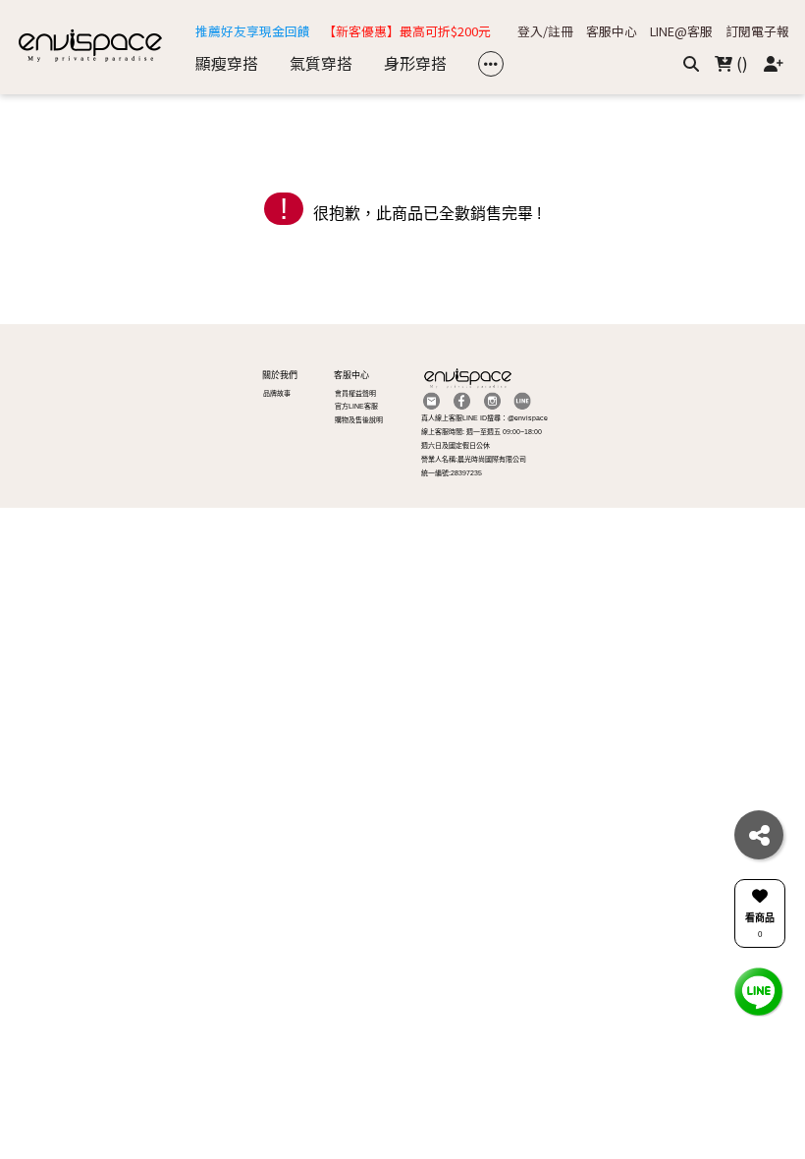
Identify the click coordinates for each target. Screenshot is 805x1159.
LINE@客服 (681, 32)
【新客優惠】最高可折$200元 (407, 32)
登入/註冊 (545, 32)
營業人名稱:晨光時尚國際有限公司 (473, 459)
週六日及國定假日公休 (455, 445)
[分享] (758, 834)
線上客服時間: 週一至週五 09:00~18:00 (481, 431)
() (740, 63)
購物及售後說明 (359, 419)
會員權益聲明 (355, 393)
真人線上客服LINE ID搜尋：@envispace (484, 417)
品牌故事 (277, 393)
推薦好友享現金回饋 (252, 32)
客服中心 (611, 32)
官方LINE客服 (356, 406)
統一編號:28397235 (451, 472)
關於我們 (279, 375)
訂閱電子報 (757, 32)
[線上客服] (758, 990)
